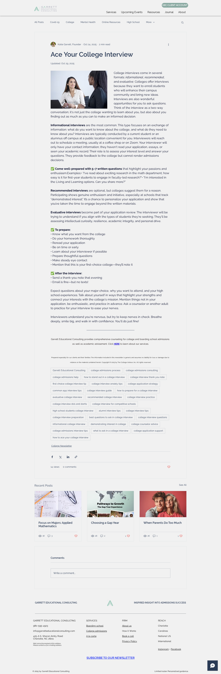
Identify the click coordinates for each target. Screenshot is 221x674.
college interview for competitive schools (114, 404)
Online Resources (111, 22)
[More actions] (168, 44)
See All (183, 485)
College (70, 22)
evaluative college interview (67, 397)
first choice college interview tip (69, 383)
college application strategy (143, 383)
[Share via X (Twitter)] (60, 456)
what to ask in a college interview (110, 430)
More (148, 22)
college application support (148, 430)
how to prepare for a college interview (137, 390)
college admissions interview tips (70, 430)
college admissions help (65, 377)
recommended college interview (105, 397)
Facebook (176, 649)
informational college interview (69, 424)
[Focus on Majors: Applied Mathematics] (58, 504)
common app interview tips (67, 390)
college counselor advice (144, 424)
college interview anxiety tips (107, 383)
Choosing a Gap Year (105, 522)
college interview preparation (68, 417)
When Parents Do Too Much (163, 522)
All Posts (39, 22)
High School (133, 22)
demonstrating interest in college (108, 424)
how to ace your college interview (70, 437)
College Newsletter (61, 446)
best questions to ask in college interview (111, 417)
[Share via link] (75, 456)
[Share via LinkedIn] (68, 456)
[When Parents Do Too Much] (163, 504)
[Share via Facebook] (52, 456)
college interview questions (152, 417)
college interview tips (137, 410)
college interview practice (141, 397)
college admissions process (105, 370)
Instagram (163, 649)
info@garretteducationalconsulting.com (54, 631)
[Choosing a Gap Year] (110, 504)
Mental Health (88, 22)
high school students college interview (73, 410)
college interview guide (99, 390)
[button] (111, 12)
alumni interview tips (110, 410)
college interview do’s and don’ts (70, 404)
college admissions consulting (142, 370)
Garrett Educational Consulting (69, 370)
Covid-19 (54, 22)
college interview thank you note (147, 377)
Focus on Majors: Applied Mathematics (55, 524)
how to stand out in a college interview (104, 377)
